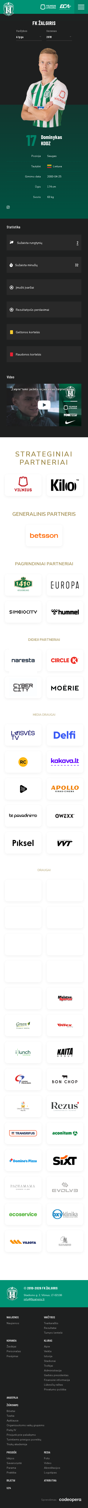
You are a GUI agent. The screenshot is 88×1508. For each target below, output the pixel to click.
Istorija (48, 1356)
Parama (11, 1468)
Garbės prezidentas (56, 1375)
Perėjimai (12, 1356)
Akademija (12, 1397)
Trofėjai (48, 1365)
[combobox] (29, 37)
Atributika (50, 1480)
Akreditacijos (52, 1468)
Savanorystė (14, 1463)
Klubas (48, 1340)
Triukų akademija (17, 1444)
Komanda (11, 1340)
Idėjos (10, 1458)
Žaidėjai (11, 1346)
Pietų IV (11, 1430)
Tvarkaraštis (51, 1323)
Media (47, 1452)
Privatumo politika (55, 1389)
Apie (47, 1346)
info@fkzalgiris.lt (34, 1299)
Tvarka (10, 1416)
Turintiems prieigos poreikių (24, 1439)
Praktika (11, 1472)
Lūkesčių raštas (53, 1384)
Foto (47, 1458)
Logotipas (50, 1472)
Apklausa (12, 1420)
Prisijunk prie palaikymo (21, 1435)
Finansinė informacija (57, 1380)
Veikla (47, 1351)
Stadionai (50, 1361)
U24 (9, 1488)
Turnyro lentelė (53, 1332)
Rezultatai (50, 1328)
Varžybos (49, 1317)
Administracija (53, 1370)
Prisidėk (11, 1452)
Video (47, 1463)
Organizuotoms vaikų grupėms (25, 1425)
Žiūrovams (12, 1405)
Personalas (14, 1351)
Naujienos (13, 1317)
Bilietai (11, 1411)
